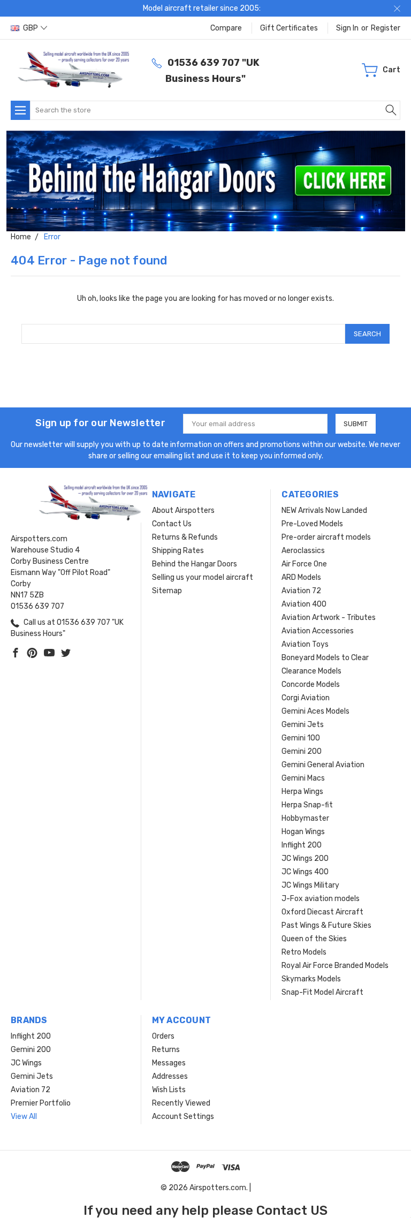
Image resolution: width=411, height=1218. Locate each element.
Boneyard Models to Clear (325, 657)
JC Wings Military (310, 885)
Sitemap (167, 590)
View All (24, 1116)
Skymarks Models (311, 979)
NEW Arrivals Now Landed (324, 510)
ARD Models (301, 577)
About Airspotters (183, 510)
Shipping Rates (178, 550)
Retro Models (303, 952)
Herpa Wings (302, 791)
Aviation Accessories (317, 631)
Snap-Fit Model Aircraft (322, 992)
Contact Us (172, 523)
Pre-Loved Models (312, 523)
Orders (163, 1036)
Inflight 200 (301, 845)
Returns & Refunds (185, 537)
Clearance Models (311, 671)
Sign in (347, 28)
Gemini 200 (301, 751)
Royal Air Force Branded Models (335, 965)
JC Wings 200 (305, 858)
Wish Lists (169, 1089)
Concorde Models (310, 684)
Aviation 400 (303, 604)
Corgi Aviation (305, 697)
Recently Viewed (181, 1103)
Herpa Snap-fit (307, 805)
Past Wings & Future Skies (326, 925)
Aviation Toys (305, 644)
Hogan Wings (303, 831)
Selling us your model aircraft (202, 577)
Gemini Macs (303, 778)
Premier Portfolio (41, 1103)
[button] (206, 181)
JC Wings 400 (305, 871)
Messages (169, 1063)
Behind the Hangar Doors (194, 564)
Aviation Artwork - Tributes (328, 617)
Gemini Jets (302, 724)
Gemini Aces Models (315, 711)
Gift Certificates (289, 28)
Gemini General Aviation (322, 764)
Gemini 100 (300, 738)
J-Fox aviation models (320, 898)
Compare (226, 28)
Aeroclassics (303, 550)
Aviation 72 (301, 590)
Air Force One (304, 564)
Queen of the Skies (314, 938)
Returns (166, 1049)
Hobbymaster (305, 818)
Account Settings (183, 1116)
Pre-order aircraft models (326, 537)
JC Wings (26, 1063)
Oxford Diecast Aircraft (322, 912)
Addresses (170, 1076)
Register (385, 28)
